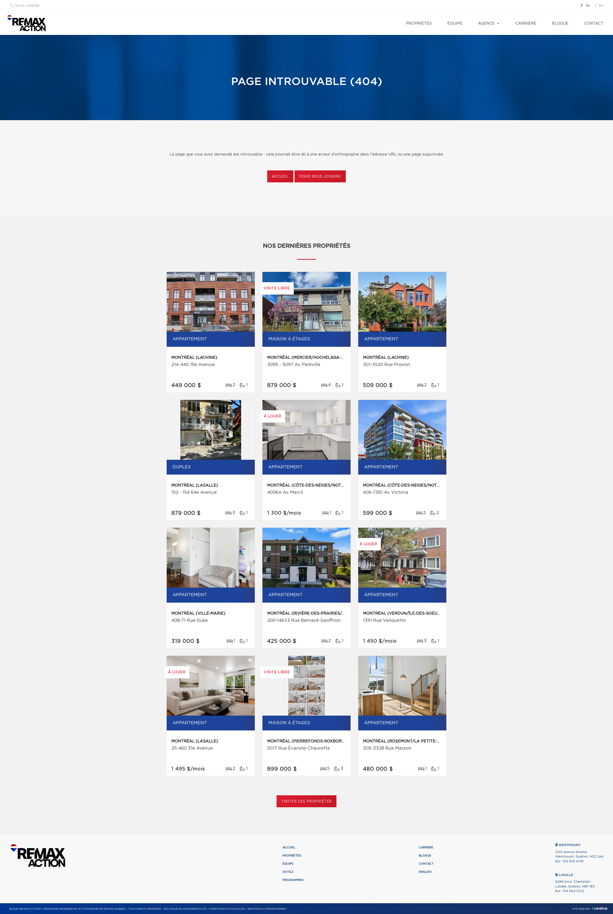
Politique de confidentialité (185, 909)
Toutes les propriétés (306, 801)
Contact (593, 23)
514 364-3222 (573, 891)
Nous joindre (27, 5)
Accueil (280, 176)
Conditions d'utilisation (227, 909)
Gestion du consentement (267, 909)
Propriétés (419, 23)
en (601, 5)
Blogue (560, 23)
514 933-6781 (573, 861)
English (425, 871)
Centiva (599, 908)
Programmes (293, 880)
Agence (486, 23)
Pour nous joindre (320, 176)
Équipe (454, 23)
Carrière (526, 23)
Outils (288, 871)
